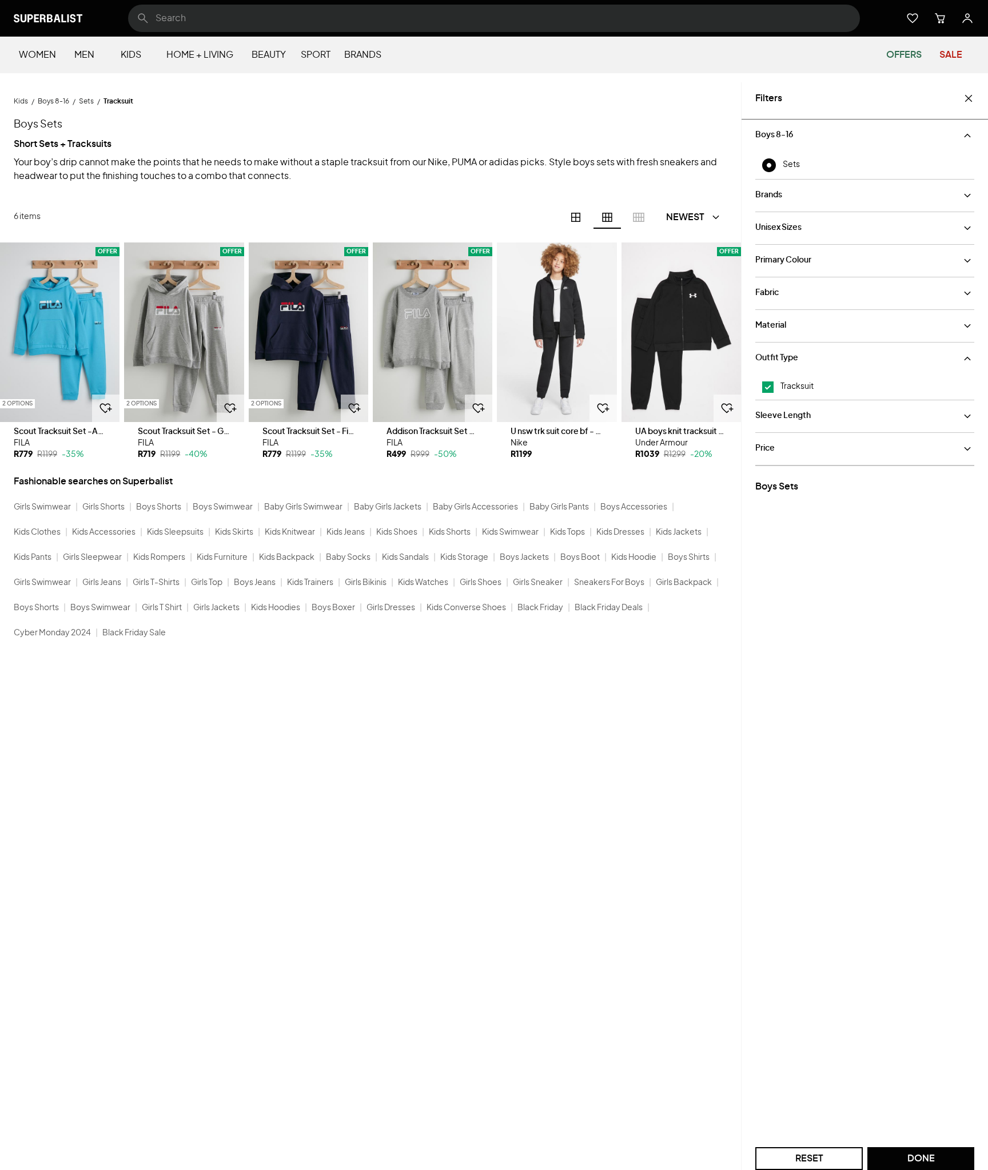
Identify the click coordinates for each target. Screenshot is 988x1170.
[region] (59, 332)
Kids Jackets (679, 532)
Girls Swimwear (42, 507)
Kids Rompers (159, 558)
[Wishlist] (912, 18)
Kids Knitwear (290, 532)
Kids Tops (567, 532)
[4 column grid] (575, 217)
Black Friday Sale (134, 633)
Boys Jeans (255, 583)
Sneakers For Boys (609, 583)
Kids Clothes (37, 532)
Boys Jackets (524, 558)
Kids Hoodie (633, 558)
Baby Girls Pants (559, 507)
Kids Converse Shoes (466, 608)
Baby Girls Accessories (475, 507)
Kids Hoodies (275, 608)
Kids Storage (464, 558)
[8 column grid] (638, 217)
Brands (362, 54)
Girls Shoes (480, 583)
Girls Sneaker (538, 583)
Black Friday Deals (609, 608)
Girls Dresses (390, 608)
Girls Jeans (101, 583)
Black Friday (540, 608)
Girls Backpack (684, 583)
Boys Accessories (633, 507)
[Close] (968, 98)
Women (37, 54)
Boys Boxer (333, 608)
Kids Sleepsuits (175, 532)
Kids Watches (423, 583)
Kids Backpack (286, 558)
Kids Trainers (310, 583)
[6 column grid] (607, 217)
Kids (131, 54)
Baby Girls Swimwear (303, 507)
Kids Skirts (234, 532)
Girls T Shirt (162, 608)
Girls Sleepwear (92, 558)
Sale (950, 54)
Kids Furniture (222, 558)
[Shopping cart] (940, 18)
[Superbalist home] (48, 18)
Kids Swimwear (510, 532)
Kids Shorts (450, 532)
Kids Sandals (405, 558)
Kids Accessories (104, 532)
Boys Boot (580, 558)
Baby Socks (348, 558)
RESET (809, 1158)
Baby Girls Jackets (387, 507)
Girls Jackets (216, 608)
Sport (315, 54)
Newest (685, 217)
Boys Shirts (689, 558)
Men (84, 54)
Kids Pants (32, 558)
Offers (904, 54)
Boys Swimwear (223, 507)
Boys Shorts (158, 507)
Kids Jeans (345, 532)
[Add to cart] (105, 408)
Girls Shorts (103, 507)
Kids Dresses (620, 532)
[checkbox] (768, 387)
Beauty (269, 54)
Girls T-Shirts (156, 583)
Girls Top (206, 583)
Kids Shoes (396, 532)
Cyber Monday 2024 (52, 633)
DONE (921, 1158)
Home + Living (199, 54)
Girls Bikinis (366, 583)
